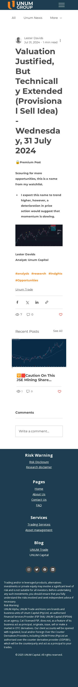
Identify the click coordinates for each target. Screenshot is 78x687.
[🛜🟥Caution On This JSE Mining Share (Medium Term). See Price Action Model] (39, 353)
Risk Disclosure (39, 462)
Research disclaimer (39, 467)
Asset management (38, 530)
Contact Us (39, 500)
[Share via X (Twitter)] (27, 302)
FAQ (39, 505)
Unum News (33, 18)
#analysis (22, 273)
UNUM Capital (39, 555)
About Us (39, 494)
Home (39, 489)
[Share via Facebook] (17, 302)
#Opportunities (26, 280)
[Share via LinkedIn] (37, 302)
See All (58, 331)
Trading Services (38, 524)
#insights (55, 273)
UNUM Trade (39, 550)
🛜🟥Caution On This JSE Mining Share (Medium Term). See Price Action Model (36, 377)
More (54, 18)
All (14, 18)
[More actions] (60, 40)
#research (38, 273)
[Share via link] (47, 302)
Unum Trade (24, 289)
